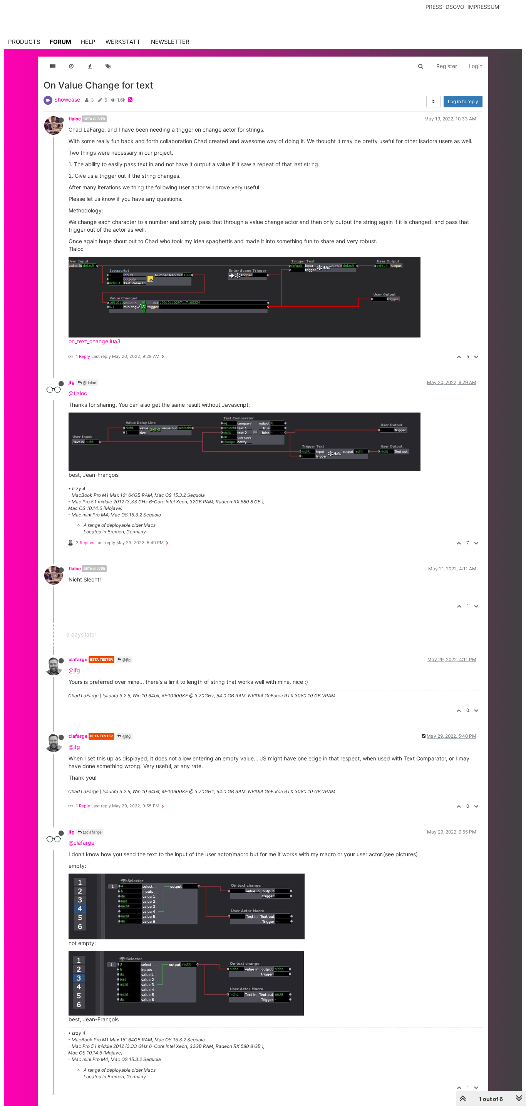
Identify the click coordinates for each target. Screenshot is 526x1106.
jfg (72, 382)
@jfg (126, 659)
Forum (60, 41)
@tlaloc (89, 382)
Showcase (67, 99)
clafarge (78, 659)
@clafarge (92, 832)
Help (88, 41)
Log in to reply (463, 101)
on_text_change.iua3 (95, 341)
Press (433, 6)
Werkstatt (123, 41)
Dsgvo (455, 6)
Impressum (483, 6)
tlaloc (75, 119)
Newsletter (170, 41)
